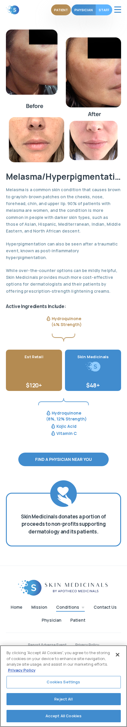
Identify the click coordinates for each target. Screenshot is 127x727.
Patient (61, 10)
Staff (104, 10)
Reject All (63, 699)
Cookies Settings (63, 682)
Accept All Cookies (63, 715)
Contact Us (105, 607)
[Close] (117, 654)
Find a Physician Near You (63, 459)
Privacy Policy (21, 670)
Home (16, 607)
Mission (39, 607)
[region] (63, 686)
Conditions (67, 607)
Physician (83, 10)
